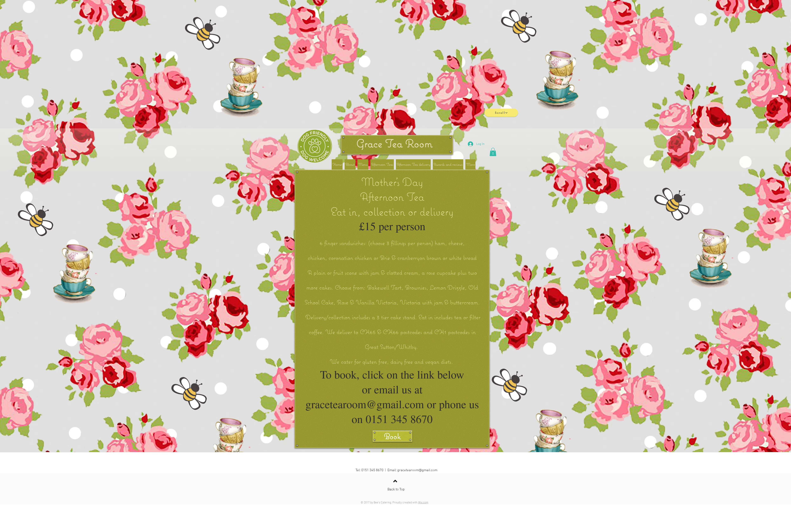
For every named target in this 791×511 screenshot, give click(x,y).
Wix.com (423, 502)
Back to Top (396, 490)
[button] (492, 152)
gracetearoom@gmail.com (417, 470)
